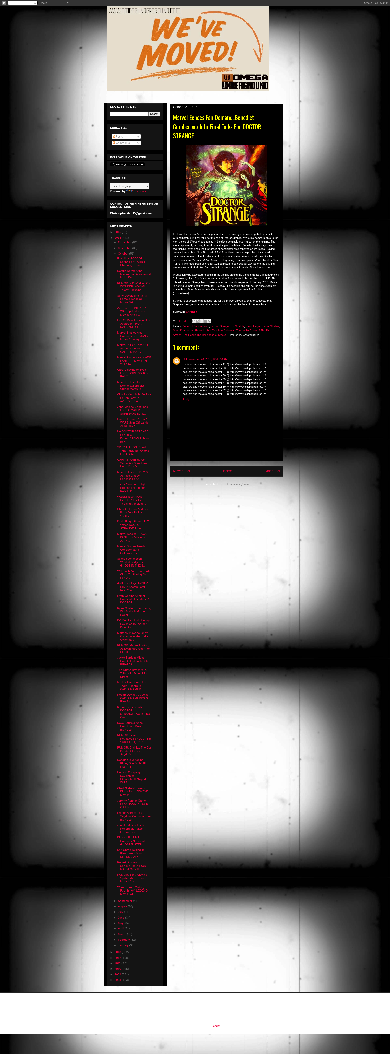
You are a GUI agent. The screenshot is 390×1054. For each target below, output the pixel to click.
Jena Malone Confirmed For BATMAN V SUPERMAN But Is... (132, 410)
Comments (122, 142)
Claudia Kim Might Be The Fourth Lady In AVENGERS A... (134, 398)
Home (227, 471)
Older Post (272, 471)
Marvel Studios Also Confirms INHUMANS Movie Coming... (132, 336)
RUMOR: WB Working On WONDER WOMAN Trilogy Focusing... (133, 287)
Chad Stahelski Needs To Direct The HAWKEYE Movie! (133, 791)
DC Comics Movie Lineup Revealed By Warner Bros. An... (133, 624)
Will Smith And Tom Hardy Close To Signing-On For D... (133, 574)
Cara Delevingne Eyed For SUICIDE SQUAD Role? (132, 373)
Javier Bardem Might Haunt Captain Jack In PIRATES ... (133, 661)
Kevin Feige (253, 326)
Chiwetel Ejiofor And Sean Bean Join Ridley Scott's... (133, 512)
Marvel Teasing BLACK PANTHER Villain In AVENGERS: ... (132, 537)
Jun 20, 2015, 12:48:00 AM (212, 359)
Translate (140, 191)
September (125, 900)
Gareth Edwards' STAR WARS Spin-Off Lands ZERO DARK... (132, 422)
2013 (118, 952)
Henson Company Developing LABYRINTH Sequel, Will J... (132, 777)
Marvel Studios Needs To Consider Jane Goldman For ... (133, 550)
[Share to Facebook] (205, 321)
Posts (119, 136)
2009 (118, 974)
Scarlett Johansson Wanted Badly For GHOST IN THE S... (131, 562)
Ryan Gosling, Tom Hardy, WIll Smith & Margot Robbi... (134, 612)
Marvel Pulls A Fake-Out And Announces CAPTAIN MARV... (132, 348)
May (121, 923)
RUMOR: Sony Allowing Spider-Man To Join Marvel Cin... (132, 878)
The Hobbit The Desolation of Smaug (204, 334)
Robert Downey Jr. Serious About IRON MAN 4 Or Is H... (131, 866)
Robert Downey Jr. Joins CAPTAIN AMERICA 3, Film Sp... (133, 698)
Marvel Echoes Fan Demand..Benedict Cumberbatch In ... (130, 385)
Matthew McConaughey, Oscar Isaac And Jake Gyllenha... (132, 636)
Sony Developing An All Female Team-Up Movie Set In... (132, 299)
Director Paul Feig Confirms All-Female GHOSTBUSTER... (131, 841)
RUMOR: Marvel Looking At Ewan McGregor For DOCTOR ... (133, 648)
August (123, 906)
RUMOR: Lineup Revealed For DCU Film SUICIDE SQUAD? (134, 738)
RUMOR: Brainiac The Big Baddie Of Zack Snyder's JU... (134, 751)
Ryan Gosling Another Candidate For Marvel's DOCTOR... (133, 599)
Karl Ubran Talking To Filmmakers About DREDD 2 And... (131, 853)
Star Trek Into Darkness (220, 330)
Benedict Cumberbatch (195, 326)
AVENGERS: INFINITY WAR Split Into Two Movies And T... (131, 311)
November (125, 248)
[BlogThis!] (198, 321)
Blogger (215, 1025)
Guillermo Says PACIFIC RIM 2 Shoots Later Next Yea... (132, 587)
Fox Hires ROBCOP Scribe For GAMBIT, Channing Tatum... (131, 262)
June (121, 917)
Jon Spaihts (237, 326)
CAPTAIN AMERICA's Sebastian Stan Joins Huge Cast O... (132, 463)
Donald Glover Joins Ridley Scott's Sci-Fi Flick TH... (131, 763)
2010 (118, 968)
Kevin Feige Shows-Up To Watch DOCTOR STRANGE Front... (133, 525)
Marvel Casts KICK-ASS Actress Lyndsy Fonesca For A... (132, 475)
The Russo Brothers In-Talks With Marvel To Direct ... (132, 673)
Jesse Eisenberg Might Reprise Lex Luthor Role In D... (131, 488)
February (124, 939)
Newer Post (181, 471)
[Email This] (194, 321)
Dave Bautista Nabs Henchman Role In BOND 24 (130, 726)
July (121, 911)
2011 (118, 963)
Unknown (189, 359)
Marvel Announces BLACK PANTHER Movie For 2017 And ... (134, 361)
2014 (118, 237)
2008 (118, 979)
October (123, 253)
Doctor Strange (220, 326)
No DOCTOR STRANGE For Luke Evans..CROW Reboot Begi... (133, 436)
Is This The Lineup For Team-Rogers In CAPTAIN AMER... (131, 686)
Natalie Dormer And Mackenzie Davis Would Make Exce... (134, 274)
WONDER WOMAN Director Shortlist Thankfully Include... (131, 500)
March (122, 934)
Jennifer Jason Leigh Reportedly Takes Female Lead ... (130, 828)
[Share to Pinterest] (209, 321)
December (125, 242)
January (123, 945)
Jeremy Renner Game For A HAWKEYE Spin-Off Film (133, 804)
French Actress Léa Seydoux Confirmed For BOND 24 (134, 816)
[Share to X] (201, 321)
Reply (186, 399)
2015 (118, 232)
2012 (118, 957)
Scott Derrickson (183, 330)
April (121, 928)
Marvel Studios (270, 326)
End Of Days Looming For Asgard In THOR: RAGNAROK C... (134, 323)
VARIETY (191, 311)
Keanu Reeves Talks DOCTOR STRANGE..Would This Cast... (133, 712)
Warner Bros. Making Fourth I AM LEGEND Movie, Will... (132, 890)
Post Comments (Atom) (235, 484)
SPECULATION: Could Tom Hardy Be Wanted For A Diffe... (133, 451)
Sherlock (199, 330)
